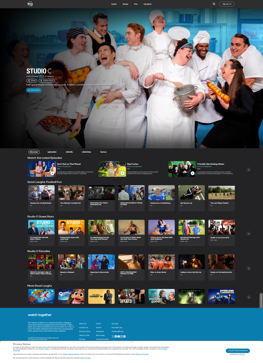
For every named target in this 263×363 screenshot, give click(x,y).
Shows (98, 328)
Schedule (100, 331)
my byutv (148, 4)
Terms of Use (84, 335)
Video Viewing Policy (71, 354)
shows (125, 4)
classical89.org (117, 331)
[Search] (214, 4)
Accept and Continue (238, 351)
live (135, 4)
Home (98, 324)
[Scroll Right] (248, 169)
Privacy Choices (142, 354)
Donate (82, 339)
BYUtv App (100, 335)
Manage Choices (237, 354)
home (114, 4)
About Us (82, 324)
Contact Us (83, 328)
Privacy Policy (84, 331)
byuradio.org (117, 328)
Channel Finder (102, 339)
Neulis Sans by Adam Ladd (39, 339)
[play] (52, 173)
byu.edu (115, 324)
